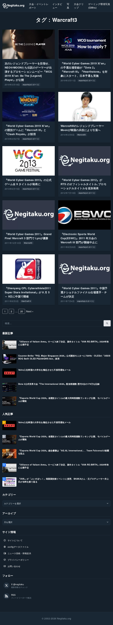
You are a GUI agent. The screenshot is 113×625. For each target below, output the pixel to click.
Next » (29, 311)
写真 (68, 5)
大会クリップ (79, 5)
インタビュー (57, 5)
